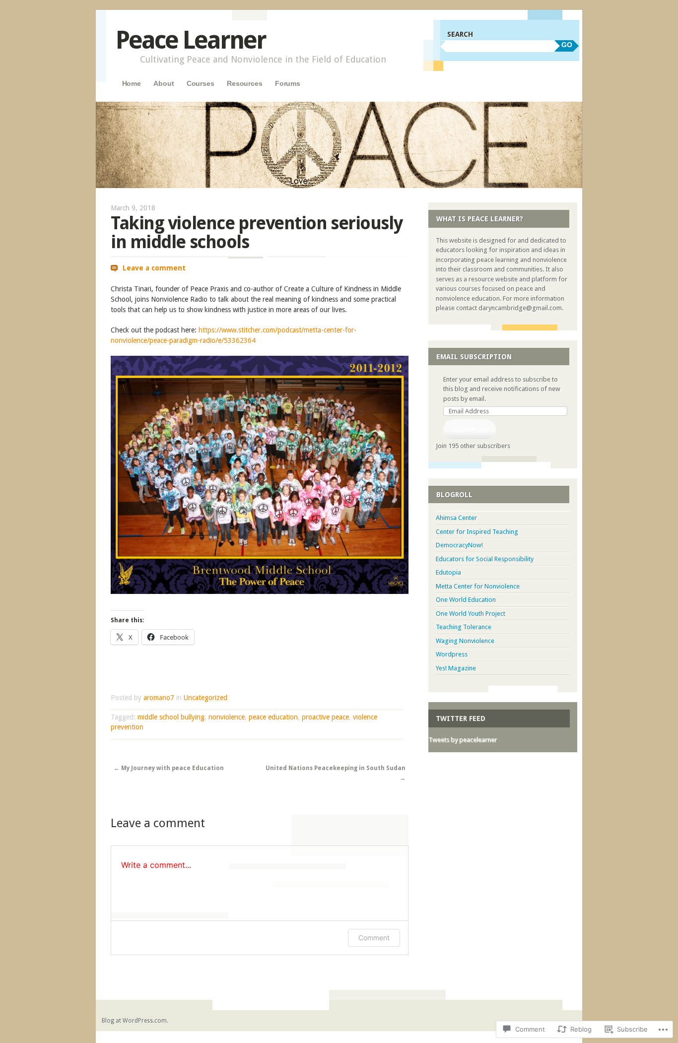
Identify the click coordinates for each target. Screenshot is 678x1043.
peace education (273, 717)
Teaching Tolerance (463, 627)
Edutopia (448, 572)
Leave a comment (154, 268)
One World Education (466, 599)
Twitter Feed (460, 718)
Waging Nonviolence (465, 641)
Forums (287, 83)
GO (566, 45)
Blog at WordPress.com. (135, 1020)
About (163, 83)
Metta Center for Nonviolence (478, 586)
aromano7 (158, 698)
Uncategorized (205, 698)
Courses (200, 83)
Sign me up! (469, 429)
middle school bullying (170, 717)
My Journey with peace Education (169, 768)
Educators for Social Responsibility (485, 559)
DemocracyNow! (459, 545)
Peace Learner (191, 40)
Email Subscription (474, 357)
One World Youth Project (470, 613)
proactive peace (325, 717)
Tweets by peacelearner (462, 739)
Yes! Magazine (456, 668)
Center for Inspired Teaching (477, 531)
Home (131, 83)
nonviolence (226, 717)
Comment (374, 937)
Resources (245, 83)
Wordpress (452, 654)
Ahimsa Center (456, 518)
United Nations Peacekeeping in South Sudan (336, 773)
